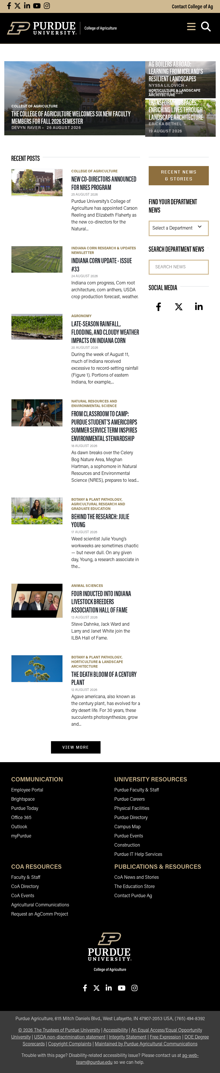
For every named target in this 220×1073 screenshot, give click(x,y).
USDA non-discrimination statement (69, 1037)
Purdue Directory (131, 818)
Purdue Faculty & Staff (136, 790)
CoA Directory (25, 887)
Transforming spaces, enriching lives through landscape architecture (176, 109)
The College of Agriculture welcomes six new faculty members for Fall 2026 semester (71, 117)
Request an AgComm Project (39, 914)
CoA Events (22, 896)
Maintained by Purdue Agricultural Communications (146, 1044)
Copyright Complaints (69, 1044)
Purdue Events (128, 836)
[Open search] (206, 28)
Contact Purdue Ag (133, 896)
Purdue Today (24, 808)
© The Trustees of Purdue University (59, 1030)
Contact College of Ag (192, 6)
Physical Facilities (131, 808)
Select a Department (172, 228)
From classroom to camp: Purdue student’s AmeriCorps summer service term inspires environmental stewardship (104, 425)
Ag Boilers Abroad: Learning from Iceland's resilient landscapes (176, 71)
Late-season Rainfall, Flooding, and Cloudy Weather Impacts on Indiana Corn (105, 331)
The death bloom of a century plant (104, 678)
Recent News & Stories (179, 175)
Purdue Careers (129, 799)
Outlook (19, 827)
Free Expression (165, 1037)
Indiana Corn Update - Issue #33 (101, 264)
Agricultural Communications (40, 905)
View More (75, 747)
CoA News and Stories (136, 877)
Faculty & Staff (25, 877)
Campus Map (127, 827)
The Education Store (134, 887)
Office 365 (21, 818)
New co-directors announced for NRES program (103, 182)
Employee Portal (27, 790)
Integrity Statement (127, 1037)
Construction (127, 845)
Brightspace (23, 799)
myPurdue (21, 836)
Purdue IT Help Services (138, 854)
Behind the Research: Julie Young (100, 520)
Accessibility (115, 1030)
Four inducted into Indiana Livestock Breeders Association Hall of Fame (101, 601)
